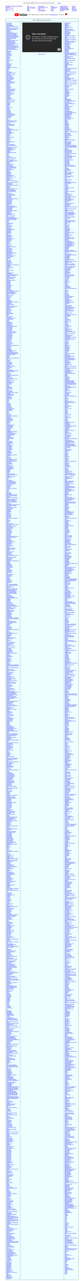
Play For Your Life (68, 408)
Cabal (7, 320)
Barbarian (8, 179)
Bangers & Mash (9, 178)
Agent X (8, 56)
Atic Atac (8, 140)
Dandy (7, 502)
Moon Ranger (67, 163)
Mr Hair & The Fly (68, 183)
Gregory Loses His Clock (11, 881)
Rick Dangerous (68, 552)
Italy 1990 (8, 1047)
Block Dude (8, 242)
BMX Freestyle (9, 248)
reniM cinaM (67, 531)
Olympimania (67, 299)
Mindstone (67, 125)
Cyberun (8, 489)
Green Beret (8, 880)
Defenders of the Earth (10, 548)
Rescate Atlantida (68, 536)
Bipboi (7, 224)
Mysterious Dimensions (69, 210)
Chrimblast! (8, 393)
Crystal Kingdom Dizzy (10, 473)
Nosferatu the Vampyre (69, 274)
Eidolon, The (8, 672)
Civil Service (8, 405)
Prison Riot (67, 437)
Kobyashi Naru (9, 1166)
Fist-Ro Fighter (9, 759)
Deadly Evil (8, 535)
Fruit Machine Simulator (10, 796)
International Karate (10, 1036)
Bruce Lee (8, 296)
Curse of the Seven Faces (11, 482)
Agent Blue (8, 54)
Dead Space (8, 533)
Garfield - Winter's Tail (10, 817)
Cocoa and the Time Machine (12, 415)
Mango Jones (67, 32)
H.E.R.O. (8, 902)
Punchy (66, 457)
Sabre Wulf (67, 622)
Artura (7, 127)
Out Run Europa (68, 321)
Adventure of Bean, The (11, 38)
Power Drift (67, 427)
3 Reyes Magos (41, 6)
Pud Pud (66, 453)
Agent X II (8, 57)
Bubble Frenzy (9, 303)
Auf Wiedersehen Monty (11, 148)
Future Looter (9, 806)
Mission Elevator (68, 133)
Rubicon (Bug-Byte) (68, 601)
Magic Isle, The (9, 1276)
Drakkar (7, 636)
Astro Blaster (8, 131)
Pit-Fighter (67, 403)
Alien (7, 70)
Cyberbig (8, 486)
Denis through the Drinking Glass (12, 560)
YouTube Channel (53, 14)
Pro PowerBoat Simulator (69, 441)
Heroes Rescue (9, 943)
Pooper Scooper (68, 417)
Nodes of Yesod (68, 269)
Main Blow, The (67, 25)
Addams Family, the (10, 25)
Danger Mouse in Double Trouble (12, 504)
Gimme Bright (9, 843)
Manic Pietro (67, 45)
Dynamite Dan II (9, 656)
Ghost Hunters (9, 835)
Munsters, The (67, 197)
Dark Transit (8, 517)
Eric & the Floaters (9, 688)
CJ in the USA (9, 407)
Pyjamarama (67, 462)
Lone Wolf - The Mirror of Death (12, 1241)
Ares (7, 118)
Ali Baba (8, 68)
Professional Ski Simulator (70, 444)
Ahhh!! (7, 59)
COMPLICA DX (9, 432)
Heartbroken (8, 928)
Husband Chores (9, 990)
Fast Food (8, 736)
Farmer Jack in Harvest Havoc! (12, 734)
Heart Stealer (8, 926)
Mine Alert (66, 126)
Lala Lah (8, 1197)
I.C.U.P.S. (8, 1005)
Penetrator (67, 360)
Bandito (7, 177)
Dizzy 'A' (8, 587)
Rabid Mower (67, 482)
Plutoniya (66, 412)
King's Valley (8, 1150)
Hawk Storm (8, 921)
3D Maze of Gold (41, 7)
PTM (65, 452)
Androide (8, 96)
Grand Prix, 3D (9, 874)
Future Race (8, 807)
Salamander (67, 628)
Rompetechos (67, 595)
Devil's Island (8, 571)
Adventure (8, 31)
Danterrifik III (8, 511)
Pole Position (67, 415)
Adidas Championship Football (12, 26)
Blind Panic (8, 237)
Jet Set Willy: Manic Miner (11, 1091)
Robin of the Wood (68, 570)
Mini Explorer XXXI (68, 129)
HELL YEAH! (8, 934)
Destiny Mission (9, 565)
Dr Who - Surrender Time (11, 621)
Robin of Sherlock (68, 567)
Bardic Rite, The (9, 183)
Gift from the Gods (9, 841)
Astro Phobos (9, 133)
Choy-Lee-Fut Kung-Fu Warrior (12, 392)
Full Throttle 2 (9, 801)
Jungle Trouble (9, 1124)
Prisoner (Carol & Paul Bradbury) (71, 438)
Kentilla (7, 1137)
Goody (7, 869)
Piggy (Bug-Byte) (68, 392)
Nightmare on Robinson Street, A (71, 251)
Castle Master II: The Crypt (11, 350)
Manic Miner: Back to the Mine (70, 41)
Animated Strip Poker (10, 101)
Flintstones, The (9, 767)
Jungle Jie (8, 1122)
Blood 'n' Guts (9, 243)
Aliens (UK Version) (10, 77)
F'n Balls (8, 771)
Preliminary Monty (68, 433)
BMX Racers (8, 250)
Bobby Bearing (9, 253)
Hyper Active (8, 995)
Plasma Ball (67, 406)
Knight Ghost (8, 1155)
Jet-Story (8, 1102)
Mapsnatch (67, 51)
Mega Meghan (67, 92)
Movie (66, 180)
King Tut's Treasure (10, 1148)
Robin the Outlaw (68, 571)
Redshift (66, 528)
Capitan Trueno (9, 329)
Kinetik (7, 1145)
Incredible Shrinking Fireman (11, 1018)
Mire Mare (66, 130)
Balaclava (8, 170)
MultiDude (66, 193)
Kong (7, 1173)
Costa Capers (9, 447)
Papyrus (66, 344)
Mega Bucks (67, 91)
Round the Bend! (68, 597)
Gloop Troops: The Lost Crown (12, 851)
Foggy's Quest (9, 772)
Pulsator (66, 454)
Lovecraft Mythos (9, 1255)
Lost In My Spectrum (10, 1249)
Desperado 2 (8, 564)
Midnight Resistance (68, 114)
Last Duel (8, 1205)
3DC (39, 8)
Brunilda (8, 299)
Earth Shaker (8, 658)
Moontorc (66, 167)
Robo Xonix (67, 572)
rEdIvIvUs (66, 527)
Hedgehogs (8, 930)
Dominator (8, 600)
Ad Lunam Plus (9, 24)
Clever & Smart (9, 410)
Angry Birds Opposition (10, 99)
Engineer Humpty (9, 685)
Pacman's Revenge (68, 330)
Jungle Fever (8, 1121)
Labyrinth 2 (8, 1196)
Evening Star (8, 703)
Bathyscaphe (8, 186)
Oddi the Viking (68, 287)
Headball (8, 924)
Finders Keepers (9, 748)
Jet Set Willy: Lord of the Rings (12, 1088)
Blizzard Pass (9, 239)
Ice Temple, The (9, 1007)
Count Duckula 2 (9, 449)
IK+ (7, 1009)
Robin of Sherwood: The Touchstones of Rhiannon (69, 569)
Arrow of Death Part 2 (10, 125)
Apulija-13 (8, 109)
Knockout (8, 1165)
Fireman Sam (8, 753)
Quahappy (67, 470)
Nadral (66, 219)
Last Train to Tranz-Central (11, 1209)
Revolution (67, 550)
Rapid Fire (67, 504)
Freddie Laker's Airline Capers (12, 787)
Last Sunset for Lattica (10, 1208)
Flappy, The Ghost (9, 763)
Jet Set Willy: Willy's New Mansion (12, 1097)
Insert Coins (8, 1032)
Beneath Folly (9, 209)
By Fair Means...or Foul (10, 318)
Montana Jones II (68, 150)
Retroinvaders (67, 542)
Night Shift (67, 248)
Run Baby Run (67, 605)
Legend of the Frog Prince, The (12, 1220)
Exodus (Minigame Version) (11, 709)
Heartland (8, 929)
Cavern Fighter (9, 363)
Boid (7, 259)
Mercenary (67, 96)
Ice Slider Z (8, 1006)
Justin (7, 1128)
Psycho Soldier (67, 450)
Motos (66, 178)
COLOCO (8, 421)
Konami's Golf (9, 1171)
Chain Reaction (9, 369)
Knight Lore (8, 1157)
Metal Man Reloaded (69, 106)
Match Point (67, 77)
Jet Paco (8, 1069)
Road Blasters (67, 561)
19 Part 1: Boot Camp (10, 9)
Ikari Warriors (8, 1010)
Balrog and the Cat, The (11, 176)
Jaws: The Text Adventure (11, 1064)
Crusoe (7, 472)
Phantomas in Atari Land (69, 381)
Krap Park (8, 1180)
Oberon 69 (67, 280)
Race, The (67, 484)
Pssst (66, 448)
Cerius (7, 368)
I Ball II (7, 1003)
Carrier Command (9, 343)
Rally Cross (67, 492)
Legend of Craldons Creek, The (12, 1217)
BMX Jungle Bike (9, 249)
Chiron (7, 389)
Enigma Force (9, 686)
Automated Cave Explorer (11, 152)
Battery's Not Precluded (10, 191)
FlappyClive (8, 764)
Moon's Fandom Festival (69, 165)
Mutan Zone (67, 204)
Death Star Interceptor (10, 541)
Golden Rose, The (9, 865)
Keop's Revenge (9, 1138)
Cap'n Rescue (9, 330)
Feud (7, 741)
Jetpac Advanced (9, 1101)
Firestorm (8, 754)
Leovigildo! (8, 1223)
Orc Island (67, 313)
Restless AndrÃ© (68, 539)
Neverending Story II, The (69, 237)
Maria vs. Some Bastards (69, 53)
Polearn (66, 416)
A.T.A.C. (52, 9)
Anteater (8, 105)
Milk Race (66, 120)
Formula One (8, 779)
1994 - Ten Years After (31, 7)
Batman (7, 187)
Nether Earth (67, 235)
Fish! (7, 757)
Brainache (8, 282)
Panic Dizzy (67, 341)
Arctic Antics (8, 117)
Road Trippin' (67, 564)
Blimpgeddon (8, 236)
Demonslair (8, 559)
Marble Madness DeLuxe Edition (71, 52)
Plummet (66, 411)
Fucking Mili (8, 798)
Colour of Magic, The (10, 424)
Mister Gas (67, 136)
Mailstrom (66, 24)
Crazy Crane (8, 458)
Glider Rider (8, 846)
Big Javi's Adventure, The (11, 217)
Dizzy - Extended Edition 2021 (12, 585)
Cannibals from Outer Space (11, 326)
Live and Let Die (9, 1235)
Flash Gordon (9, 765)
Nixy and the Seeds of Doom (70, 266)
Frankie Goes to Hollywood (11, 786)
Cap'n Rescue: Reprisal (10, 332)
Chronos (8, 395)
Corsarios (8, 443)
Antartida (8, 104)
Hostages (8, 970)
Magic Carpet (8, 1274)
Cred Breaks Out (9, 463)
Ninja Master (67, 257)
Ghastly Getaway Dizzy (10, 832)
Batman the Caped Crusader (11, 188)
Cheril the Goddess (10, 382)
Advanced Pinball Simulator (11, 29)
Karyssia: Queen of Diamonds (12, 1133)
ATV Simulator (9, 147)
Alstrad (7, 84)
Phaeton (66, 375)
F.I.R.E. (7, 716)
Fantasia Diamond (9, 727)
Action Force (74, 10)
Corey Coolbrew (9, 441)
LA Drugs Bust (9, 1195)
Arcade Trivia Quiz (9, 115)
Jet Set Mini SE (9, 1072)
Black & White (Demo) (10, 229)
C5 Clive (8, 319)
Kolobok (8, 1168)
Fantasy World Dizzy (10, 729)
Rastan (66, 506)
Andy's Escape (9, 98)
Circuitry (7, 400)
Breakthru (8, 289)
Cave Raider (8, 359)
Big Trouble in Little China (11, 219)
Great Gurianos (9, 879)
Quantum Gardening (69, 471)
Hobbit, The (8, 949)
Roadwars (66, 565)
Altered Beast (9, 87)
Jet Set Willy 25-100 (10, 1078)
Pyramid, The (67, 465)
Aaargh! (52, 10)
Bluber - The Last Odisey (11, 246)
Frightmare (8, 793)
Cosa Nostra (8, 444)
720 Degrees (53, 7)
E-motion (8, 681)
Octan (66, 283)
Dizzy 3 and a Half (9, 586)
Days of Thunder (9, 528)
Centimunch (8, 367)
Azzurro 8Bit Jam (9, 161)
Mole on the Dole (68, 142)
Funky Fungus (9, 803)
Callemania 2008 (9, 323)
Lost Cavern (8, 1248)
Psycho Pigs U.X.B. (68, 449)
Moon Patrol (67, 162)
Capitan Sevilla (9, 328)
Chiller (7, 385)
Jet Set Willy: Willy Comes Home (12, 1096)
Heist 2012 (8, 932)
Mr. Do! (66, 184)
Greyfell (7, 886)
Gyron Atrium (8, 899)
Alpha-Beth (8, 83)
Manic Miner (67, 34)
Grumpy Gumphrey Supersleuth (12, 888)
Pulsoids (66, 455)
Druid (7, 641)
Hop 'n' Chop (8, 962)
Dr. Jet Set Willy (9, 623)
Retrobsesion (67, 540)
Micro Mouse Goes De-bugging (70, 112)
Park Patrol (67, 349)
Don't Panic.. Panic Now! (11, 607)
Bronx (7, 294)
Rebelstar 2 (67, 519)
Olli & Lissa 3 (67, 295)
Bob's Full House (9, 256)
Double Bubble (9, 614)
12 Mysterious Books (9, 7)
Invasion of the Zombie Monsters (12, 1039)
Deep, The (8, 546)
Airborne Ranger (9, 60)
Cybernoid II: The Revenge (11, 488)
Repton (66, 533)
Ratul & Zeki (67, 510)
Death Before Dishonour (11, 537)
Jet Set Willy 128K (9, 1076)
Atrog (7, 146)
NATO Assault (67, 223)
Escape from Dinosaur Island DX (12, 691)
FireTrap (8, 755)
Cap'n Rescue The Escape (11, 331)
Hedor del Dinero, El (10, 931)
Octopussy (67, 284)
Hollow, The (8, 954)
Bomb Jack (8, 261)
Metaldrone (67, 107)
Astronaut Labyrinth (10, 137)
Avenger (8, 155)
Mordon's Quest (68, 169)
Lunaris (7, 1261)
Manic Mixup (67, 42)
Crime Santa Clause (10, 467)
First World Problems (10, 756)
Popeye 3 (66, 421)
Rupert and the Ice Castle (69, 610)
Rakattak (66, 491)
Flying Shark (8, 768)
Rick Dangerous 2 (68, 553)
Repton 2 (66, 534)
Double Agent (9, 613)
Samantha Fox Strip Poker (70, 631)
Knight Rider (8, 1158)
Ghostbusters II (9, 837)
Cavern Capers (9, 362)
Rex (65, 551)
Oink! (66, 291)
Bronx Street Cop (9, 295)
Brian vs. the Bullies (10, 291)
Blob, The (8, 241)
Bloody (7, 244)
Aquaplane (8, 111)
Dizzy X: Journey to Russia (11, 591)
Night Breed (67, 247)
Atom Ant (8, 142)
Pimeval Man (67, 394)
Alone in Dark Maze (10, 82)
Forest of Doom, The (10, 776)
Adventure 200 (9, 32)
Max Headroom (67, 79)
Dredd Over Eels (9, 638)
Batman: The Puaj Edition (11, 190)
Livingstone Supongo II (10, 1238)
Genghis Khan (9, 829)
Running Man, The (68, 609)
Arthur (7, 126)
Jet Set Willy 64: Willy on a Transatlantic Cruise (11, 1082)
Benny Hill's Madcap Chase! (11, 210)
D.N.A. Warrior (9, 492)
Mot (65, 177)
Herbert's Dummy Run (10, 937)
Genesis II (8, 827)
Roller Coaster (67, 593)
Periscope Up (67, 369)
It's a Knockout (9, 1048)
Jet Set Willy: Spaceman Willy (12, 1093)
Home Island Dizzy (9, 958)
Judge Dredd (8, 1117)
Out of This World (68, 319)
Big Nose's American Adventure (12, 218)
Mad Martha (8, 1265)
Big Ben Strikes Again (10, 216)
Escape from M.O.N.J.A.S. (11, 693)
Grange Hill (8, 875)
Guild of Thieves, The (10, 894)
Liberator (8, 1226)
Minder (66, 122)
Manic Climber (67, 33)
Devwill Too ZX (9, 572)
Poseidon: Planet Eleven (69, 422)
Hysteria (8, 1002)
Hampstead (8, 912)
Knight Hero (8, 1156)
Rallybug (66, 493)
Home (59, 3)
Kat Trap (8, 1134)
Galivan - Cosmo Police (10, 811)
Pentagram (67, 363)
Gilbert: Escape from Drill (11, 842)
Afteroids (8, 52)
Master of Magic (68, 70)
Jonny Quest (8, 1113)
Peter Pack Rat (67, 371)
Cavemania (8, 361)
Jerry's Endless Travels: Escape (12, 1065)
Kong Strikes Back (9, 1174)
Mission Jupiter (67, 134)
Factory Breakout (9, 719)
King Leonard (9, 1147)
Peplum (66, 365)
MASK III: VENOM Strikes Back (71, 68)
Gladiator (8, 844)
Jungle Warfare (9, 1125)
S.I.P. (66, 615)
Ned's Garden (67, 230)
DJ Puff (7, 594)
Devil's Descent (9, 570)
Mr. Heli (66, 185)
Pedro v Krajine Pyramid (69, 357)
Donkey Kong (9, 602)
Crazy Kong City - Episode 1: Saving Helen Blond (11, 460)
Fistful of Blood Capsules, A (11, 758)
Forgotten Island (9, 777)
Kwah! (7, 1189)
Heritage (8, 939)
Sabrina (66, 623)
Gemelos (8, 823)
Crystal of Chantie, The (10, 476)
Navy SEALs (67, 226)
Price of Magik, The (68, 434)
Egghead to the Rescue (11, 670)
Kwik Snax (8, 1190)
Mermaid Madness (68, 99)
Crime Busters (9, 466)
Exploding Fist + (9, 711)
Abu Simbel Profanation (64, 8)
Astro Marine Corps (10, 132)
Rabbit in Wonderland (69, 481)
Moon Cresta (67, 161)
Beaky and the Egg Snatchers (12, 198)
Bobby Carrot (8, 254)
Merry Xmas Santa (68, 102)
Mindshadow (67, 124)
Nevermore (67, 239)
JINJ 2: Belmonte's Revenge (11, 1107)
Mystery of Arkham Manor (69, 213)
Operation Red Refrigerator (70, 307)
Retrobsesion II (67, 541)
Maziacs (66, 88)
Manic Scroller (67, 46)
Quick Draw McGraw (68, 478)
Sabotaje (66, 619)
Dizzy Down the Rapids (10, 590)
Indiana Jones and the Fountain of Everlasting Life (12, 1024)
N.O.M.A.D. (67, 218)
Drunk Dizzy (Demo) (10, 643)
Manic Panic (67, 44)
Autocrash (8, 150)
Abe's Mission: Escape (64, 7)
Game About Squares (10, 812)
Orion (66, 317)
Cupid (7, 479)
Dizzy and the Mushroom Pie (11, 588)
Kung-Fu (8, 1186)
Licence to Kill (9, 1227)
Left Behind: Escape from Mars (12, 1216)
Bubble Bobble (9, 300)
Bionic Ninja (8, 223)
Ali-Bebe (8, 69)
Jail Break (8, 1060)
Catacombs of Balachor (10, 354)
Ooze (66, 304)
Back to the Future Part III (11, 167)
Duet (7, 646)
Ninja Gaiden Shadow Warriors (70, 254)
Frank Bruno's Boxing (10, 782)
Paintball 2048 (67, 336)
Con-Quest (8, 435)
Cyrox (7, 491)
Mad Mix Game (9, 1268)
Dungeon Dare (9, 650)
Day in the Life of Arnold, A (11, 526)
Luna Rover (8, 1258)
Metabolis (66, 104)
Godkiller (8, 856)
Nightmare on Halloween (69, 250)
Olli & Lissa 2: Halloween (69, 296)
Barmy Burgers (9, 184)
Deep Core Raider (9, 545)
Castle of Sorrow (9, 351)
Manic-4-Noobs (67, 47)
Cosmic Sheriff (9, 446)
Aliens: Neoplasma (10, 79)
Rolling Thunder (68, 594)
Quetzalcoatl (67, 477)
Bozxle (7, 279)
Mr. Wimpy (66, 189)
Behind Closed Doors (10, 205)
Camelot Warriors (9, 325)
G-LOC (7, 848)
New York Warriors (68, 241)
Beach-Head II (9, 197)
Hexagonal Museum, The (11, 944)
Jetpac (7, 1100)
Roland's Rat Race (68, 592)
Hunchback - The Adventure (11, 982)
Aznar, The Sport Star (10, 159)
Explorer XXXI (9, 712)
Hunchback (8, 981)
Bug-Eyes (8, 308)
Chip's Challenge (9, 388)
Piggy (66, 391)
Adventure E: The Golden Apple (12, 36)
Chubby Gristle (9, 396)
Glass (7, 845)
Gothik (7, 871)
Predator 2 (67, 432)
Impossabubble (9, 1012)
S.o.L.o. (66, 617)
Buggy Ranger (9, 309)
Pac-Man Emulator (68, 328)
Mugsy (66, 192)
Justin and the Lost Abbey (11, 1129)
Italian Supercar (9, 1046)
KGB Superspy (9, 1139)
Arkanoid (8, 119)
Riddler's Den (67, 555)
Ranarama (67, 503)
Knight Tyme (8, 1159)
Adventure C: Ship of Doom (11, 34)
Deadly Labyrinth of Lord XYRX (12, 536)
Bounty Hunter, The (10, 278)
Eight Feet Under (9, 673)
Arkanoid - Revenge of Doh (11, 120)
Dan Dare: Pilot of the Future (11, 501)
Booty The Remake (10, 270)
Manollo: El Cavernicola (69, 48)
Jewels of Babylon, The (10, 1103)
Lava (7, 1210)
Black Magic (8, 232)
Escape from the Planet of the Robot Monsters (12, 695)
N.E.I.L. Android (68, 217)
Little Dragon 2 (9, 1234)
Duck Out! (8, 644)
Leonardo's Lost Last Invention (12, 1222)
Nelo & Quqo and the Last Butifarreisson (70, 232)
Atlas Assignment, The (10, 141)
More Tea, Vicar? (68, 170)
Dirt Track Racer (9, 581)
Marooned (67, 62)
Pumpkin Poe (67, 456)
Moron (66, 175)
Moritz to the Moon (68, 174)
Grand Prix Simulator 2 (10, 873)
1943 (28, 6)
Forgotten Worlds (9, 778)
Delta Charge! (9, 552)
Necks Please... (68, 228)
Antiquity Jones (9, 107)
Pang (66, 340)
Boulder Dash (9, 273)
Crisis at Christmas (9, 468)
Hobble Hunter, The (10, 951)
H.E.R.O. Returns (9, 903)
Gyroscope (8, 900)
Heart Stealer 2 (9, 927)
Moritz (66, 171)
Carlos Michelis (9, 341)
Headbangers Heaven (10, 925)
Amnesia (8, 91)
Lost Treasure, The (10, 1254)
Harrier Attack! (9, 918)
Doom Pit (8, 609)
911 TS (52, 8)
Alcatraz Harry (9, 65)
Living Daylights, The (10, 1236)
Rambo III (66, 496)
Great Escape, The (10, 878)
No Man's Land (67, 268)
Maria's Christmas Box (69, 56)
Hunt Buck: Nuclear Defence (11, 986)
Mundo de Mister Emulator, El (70, 196)
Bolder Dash (8, 260)
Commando (8, 430)
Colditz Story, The (9, 419)
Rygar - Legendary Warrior (70, 612)
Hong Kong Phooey (10, 961)
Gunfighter (8, 895)
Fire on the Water (9, 749)
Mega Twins (67, 93)
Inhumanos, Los (9, 1030)
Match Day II (67, 76)
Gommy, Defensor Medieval (11, 866)
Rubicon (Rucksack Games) (70, 602)
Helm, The (8, 935)
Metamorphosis (67, 108)
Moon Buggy (67, 160)
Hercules (8, 938)
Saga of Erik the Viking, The (70, 624)
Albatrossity (8, 64)
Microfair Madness (68, 113)
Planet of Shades (68, 405)
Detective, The (9, 566)
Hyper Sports (8, 996)
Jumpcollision (8, 1120)
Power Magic (67, 428)
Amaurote (8, 88)
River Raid (67, 560)
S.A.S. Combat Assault (69, 614)
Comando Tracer (9, 426)
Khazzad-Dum (9, 1140)
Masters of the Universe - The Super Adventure (70, 74)
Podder (66, 413)
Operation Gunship (68, 305)
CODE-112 (8, 417)
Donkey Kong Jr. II (9, 604)
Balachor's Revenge (10, 169)
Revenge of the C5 (68, 548)
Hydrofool (8, 993)
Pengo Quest (67, 361)
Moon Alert (67, 158)
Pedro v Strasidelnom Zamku (70, 358)
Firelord (7, 752)
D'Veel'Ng (8, 654)
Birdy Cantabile (9, 225)
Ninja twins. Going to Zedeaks (70, 261)
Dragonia (8, 631)
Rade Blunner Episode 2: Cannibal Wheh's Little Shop (70, 487)
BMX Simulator (9, 251)
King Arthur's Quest (10, 1146)
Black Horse (8, 231)
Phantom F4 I (67, 376)
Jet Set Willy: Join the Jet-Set (12, 1087)
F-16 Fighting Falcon (10, 718)
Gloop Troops (9, 850)
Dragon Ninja (8, 627)
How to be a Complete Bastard (12, 972)
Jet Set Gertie (9, 1070)
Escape (7, 690)
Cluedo (7, 412)
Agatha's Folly (9, 53)
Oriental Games (68, 315)
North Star (67, 273)
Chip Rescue (8, 387)
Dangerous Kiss (9, 509)
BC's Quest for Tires (10, 194)
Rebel (66, 515)
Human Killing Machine (10, 976)
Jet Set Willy (8, 1073)
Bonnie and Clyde (9, 267)
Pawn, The (67, 354)
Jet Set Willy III (9, 1085)
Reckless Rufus (68, 520)
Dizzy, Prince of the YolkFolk (11, 593)
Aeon (7, 50)
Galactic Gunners (9, 809)
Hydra (7, 992)
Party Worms (67, 350)
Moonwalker (67, 168)
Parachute (67, 346)
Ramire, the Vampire (68, 497)
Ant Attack (8, 103)
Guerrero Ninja (9, 892)
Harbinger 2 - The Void (10, 916)
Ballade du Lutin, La (10, 175)
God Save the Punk (10, 855)
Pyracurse (66, 463)
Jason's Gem (8, 1062)
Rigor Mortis (67, 558)
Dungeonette (8, 652)
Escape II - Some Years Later (12, 697)
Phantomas (67, 378)
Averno (7, 156)
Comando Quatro (9, 425)
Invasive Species (9, 1040)
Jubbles (7, 1116)
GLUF (7, 852)
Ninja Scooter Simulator (69, 259)
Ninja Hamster (67, 256)
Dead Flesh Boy (9, 530)
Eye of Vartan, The (10, 714)
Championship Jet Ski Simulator (12, 370)
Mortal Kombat (67, 176)
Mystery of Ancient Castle (69, 212)
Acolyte (73, 7)
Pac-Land (66, 327)
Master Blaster (67, 69)
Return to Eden (68, 547)
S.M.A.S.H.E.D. (68, 616)
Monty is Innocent (68, 152)
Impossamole (8, 1013)
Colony (7, 423)
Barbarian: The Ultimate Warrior (12, 182)
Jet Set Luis (8, 1071)
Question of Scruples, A (69, 476)
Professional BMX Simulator (70, 443)
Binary (7, 221)
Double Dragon (9, 616)
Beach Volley (8, 195)
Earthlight (8, 660)
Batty (7, 192)
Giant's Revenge (9, 840)
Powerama (67, 429)
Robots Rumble (68, 583)
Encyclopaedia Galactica (11, 682)
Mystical (66, 215)
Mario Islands (67, 57)
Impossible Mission (10, 1014)
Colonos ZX (8, 422)
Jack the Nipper (9, 1052)
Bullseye (8, 311)
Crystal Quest (9, 477)
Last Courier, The (9, 1204)
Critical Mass (8, 469)
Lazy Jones (8, 1212)
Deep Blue (8, 544)
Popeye (66, 418)
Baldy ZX (8, 171)
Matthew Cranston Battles (69, 78)
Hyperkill (8, 997)
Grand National (9, 872)
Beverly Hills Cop (9, 213)
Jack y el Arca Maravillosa (11, 1055)
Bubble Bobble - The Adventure (12, 301)
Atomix (7, 143)
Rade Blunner (67, 485)
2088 (28, 9)
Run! (66, 607)
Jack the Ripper (9, 1054)
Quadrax (66, 469)
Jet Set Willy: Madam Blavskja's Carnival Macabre (12, 1090)
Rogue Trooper (67, 591)
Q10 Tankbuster (68, 466)
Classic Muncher (9, 409)
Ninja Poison (67, 258)
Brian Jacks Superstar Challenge (12, 290)
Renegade (67, 529)
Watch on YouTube (42, 54)
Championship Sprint (10, 371)
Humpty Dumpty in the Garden (12, 978)
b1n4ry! (7, 162)
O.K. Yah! (66, 279)
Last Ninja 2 (8, 1207)
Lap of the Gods (9, 1201)
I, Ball (7, 1004)
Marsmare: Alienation (69, 64)
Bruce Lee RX (9, 297)
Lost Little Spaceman (10, 1252)
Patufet (66, 352)
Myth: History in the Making (70, 216)
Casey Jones (8, 346)
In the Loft (8, 1016)
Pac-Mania (67, 329)
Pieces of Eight (67, 390)
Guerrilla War (8, 893)
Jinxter (7, 1108)
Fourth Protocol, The (10, 781)
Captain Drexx (9, 334)
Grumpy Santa (9, 889)
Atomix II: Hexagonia (10, 144)
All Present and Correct (10, 81)
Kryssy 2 (8, 1184)
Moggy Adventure (68, 141)
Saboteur (66, 620)
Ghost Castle (8, 833)
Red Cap (66, 521)
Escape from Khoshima (10, 692)
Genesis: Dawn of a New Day (12, 828)
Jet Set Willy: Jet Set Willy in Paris (12, 1086)
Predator (66, 431)
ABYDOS (61, 10)
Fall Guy (8, 724)
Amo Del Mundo (9, 92)
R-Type (66, 600)
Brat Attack (8, 284)
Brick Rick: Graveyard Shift (11, 292)
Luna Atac (8, 1257)
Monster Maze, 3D (68, 149)
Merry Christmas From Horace (70, 100)
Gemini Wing (8, 824)
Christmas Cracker (9, 394)
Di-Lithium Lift (9, 580)
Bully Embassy (9, 312)
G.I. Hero (8, 808)
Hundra (7, 984)
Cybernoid (8, 487)
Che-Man (8, 376)
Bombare (8, 263)
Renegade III (67, 530)
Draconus (8, 624)
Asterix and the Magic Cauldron (12, 129)
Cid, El (7, 399)
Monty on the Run (68, 155)
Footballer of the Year (10, 774)
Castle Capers (9, 348)
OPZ (65, 311)
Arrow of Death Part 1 (10, 124)
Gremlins (8, 882)
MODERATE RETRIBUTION (70, 139)
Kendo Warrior (9, 1136)
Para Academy (67, 345)
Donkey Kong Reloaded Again (12, 605)
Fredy (7, 789)
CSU (7, 478)
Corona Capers (9, 442)
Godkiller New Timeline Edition (12, 860)
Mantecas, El (67, 49)
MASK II (66, 67)
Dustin (7, 653)
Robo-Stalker (67, 577)
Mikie (66, 119)
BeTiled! (8, 212)
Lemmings (8, 1221)
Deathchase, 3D (9, 543)
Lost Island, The (9, 1251)
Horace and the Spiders (11, 964)
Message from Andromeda (70, 103)
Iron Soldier (8, 1043)
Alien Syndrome (9, 76)
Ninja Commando (68, 253)
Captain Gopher (9, 336)
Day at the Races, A (10, 523)
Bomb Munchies (9, 262)
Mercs (66, 97)
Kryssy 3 (8, 1185)
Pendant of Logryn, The (69, 359)
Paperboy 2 (67, 343)
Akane (7, 62)
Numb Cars (67, 277)
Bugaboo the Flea (9, 307)
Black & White (9, 228)
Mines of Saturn (68, 128)
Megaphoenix (67, 95)
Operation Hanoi (68, 306)
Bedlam (7, 204)
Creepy (7, 464)
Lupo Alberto (8, 1262)
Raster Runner (67, 507)
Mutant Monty (67, 205)
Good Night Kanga (10, 868)
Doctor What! (8, 595)
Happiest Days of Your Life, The (12, 914)
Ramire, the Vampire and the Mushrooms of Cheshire (70, 499)
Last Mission (8, 1206)
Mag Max (8, 1269)
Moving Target (67, 181)
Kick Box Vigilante (9, 1141)
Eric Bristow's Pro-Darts (10, 689)
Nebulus (66, 227)
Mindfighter (67, 123)
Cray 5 (7, 456)
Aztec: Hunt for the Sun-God (11, 160)
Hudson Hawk (9, 974)
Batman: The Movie (10, 189)
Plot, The (66, 410)
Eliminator (8, 674)
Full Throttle (8, 800)
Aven (7, 154)
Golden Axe (8, 863)
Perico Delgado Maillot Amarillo (70, 367)
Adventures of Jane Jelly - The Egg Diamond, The (12, 44)
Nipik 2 (66, 265)
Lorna (7, 1247)
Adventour (8, 30)
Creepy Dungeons (9, 465)
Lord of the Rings (9, 1245)
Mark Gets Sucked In (69, 61)
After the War (8, 51)
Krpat (7, 1181)
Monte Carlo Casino (68, 151)
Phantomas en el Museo (69, 380)
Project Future (67, 446)
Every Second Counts (10, 704)
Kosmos (8, 1177)
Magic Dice (8, 1275)
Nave (66, 224)
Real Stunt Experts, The (69, 512)
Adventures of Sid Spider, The (12, 49)
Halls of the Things (10, 909)
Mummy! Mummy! (68, 194)
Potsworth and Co (68, 426)
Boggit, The (8, 258)
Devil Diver (8, 568)
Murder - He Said (68, 198)
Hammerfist (8, 910)
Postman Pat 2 (67, 424)
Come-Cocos (8, 428)
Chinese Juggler (9, 386)
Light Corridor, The (9, 1230)
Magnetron (67, 23)
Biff (7, 215)
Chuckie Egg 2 (9, 398)
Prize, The (67, 439)
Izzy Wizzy (8, 1049)
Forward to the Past (10, 780)
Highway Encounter (10, 947)
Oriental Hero (67, 316)
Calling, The (8, 324)
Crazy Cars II (8, 457)
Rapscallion (67, 505)
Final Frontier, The (9, 746)
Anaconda (8, 94)
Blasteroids (8, 234)
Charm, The (8, 373)
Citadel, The (8, 404)
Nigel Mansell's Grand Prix (70, 244)
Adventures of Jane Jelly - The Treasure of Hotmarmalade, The (12, 46)
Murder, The (67, 201)
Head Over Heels (9, 922)
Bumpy (7, 314)
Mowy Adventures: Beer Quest (70, 182)
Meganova (67, 94)
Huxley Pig (8, 991)
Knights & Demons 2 (10, 1164)
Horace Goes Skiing (10, 965)
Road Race (67, 562)
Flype (7, 770)
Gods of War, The (9, 861)
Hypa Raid (8, 994)
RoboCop (66, 574)
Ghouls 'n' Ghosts (9, 839)
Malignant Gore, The (69, 27)
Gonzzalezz (8, 867)
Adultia (7, 27)
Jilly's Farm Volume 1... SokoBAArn (10, 1105)
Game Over (8, 813)
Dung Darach (8, 649)
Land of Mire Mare (9, 1200)
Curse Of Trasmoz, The (10, 483)
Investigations (9, 1041)
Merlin (66, 98)
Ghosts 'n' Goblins (9, 838)
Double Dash (8, 615)
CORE (7, 440)
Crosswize (8, 471)
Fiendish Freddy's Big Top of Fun (12, 742)
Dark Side (8, 516)
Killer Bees (8, 1144)
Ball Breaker (8, 172)
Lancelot (8, 1199)
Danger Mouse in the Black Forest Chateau (11, 508)
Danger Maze (9, 503)
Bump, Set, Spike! (9, 313)
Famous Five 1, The (10, 726)
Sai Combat (67, 625)
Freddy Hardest (9, 788)
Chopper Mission (9, 391)
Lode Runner (8, 1239)
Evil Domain (8, 708)
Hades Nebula (9, 905)
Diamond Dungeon (10, 574)
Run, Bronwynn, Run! (69, 608)
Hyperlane (8, 998)
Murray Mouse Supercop (69, 203)
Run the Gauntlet (68, 606)
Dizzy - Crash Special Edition (11, 584)
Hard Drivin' (8, 917)
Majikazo (66, 26)
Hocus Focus (8, 953)
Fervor (7, 740)
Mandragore (67, 31)
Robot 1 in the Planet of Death (70, 579)
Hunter (7, 989)
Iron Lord (8, 1042)
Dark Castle (8, 513)
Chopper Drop (9, 390)
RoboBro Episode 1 (68, 573)
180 (6, 8)
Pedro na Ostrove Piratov (69, 356)
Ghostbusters (9, 836)
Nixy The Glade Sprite (69, 267)
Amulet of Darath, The (10, 93)
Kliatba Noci (8, 1153)
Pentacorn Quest (68, 362)
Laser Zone (8, 1203)
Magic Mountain (9, 1277)
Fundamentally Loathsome (11, 802)
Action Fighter (74, 9)
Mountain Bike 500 (68, 179)
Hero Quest (8, 940)
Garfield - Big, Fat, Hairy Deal (11, 816)
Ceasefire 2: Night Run (10, 366)
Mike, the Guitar (68, 118)
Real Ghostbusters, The (69, 511)
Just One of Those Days (11, 1127)
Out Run (66, 320)
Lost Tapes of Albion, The (11, 1253)
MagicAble (8, 1278)
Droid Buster (8, 640)
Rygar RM (66, 613)
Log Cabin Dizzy (9, 1240)
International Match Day (11, 1037)
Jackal (7, 1056)
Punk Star (66, 458)
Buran (7, 315)
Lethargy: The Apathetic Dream (12, 1224)
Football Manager (9, 773)
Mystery (66, 211)
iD (6, 1008)
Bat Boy (8, 185)
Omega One (67, 300)
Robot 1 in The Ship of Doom (70, 580)
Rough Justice (67, 596)
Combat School (9, 427)
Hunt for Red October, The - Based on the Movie (11, 987)
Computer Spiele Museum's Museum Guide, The (11, 433)
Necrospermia (67, 229)
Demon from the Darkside (11, 557)
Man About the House (69, 29)
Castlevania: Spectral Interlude (12, 353)
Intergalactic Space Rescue (11, 1035)
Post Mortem (67, 423)
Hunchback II (8, 983)
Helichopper (8, 933)
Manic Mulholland (68, 43)
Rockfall (66, 585)
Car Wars (8, 340)
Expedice (8, 710)
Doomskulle (8, 612)
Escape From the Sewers (11, 696)
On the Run (67, 303)
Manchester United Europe (70, 30)
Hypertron (8, 1000)
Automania (8, 151)
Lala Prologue (9, 1198)
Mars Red (66, 63)
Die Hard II (8, 579)
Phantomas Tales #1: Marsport (70, 383)
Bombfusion (8, 265)
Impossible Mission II (10, 1015)
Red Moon (67, 523)
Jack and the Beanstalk (10, 1050)
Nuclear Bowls (67, 276)
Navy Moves (67, 225)
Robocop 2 (67, 575)
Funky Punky (8, 804)
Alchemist (8, 66)
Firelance (8, 751)
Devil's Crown (8, 569)
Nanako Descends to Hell (69, 220)
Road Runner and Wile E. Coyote (71, 563)
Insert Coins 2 (9, 1033)
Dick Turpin (8, 578)
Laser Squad (8, 1202)
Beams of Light (9, 199)
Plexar (66, 409)
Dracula (7, 625)
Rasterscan (67, 508)
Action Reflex (8, 23)
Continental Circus (9, 438)
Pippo (66, 399)
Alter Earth (8, 85)
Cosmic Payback (9, 445)
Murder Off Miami (68, 200)
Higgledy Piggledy (9, 945)
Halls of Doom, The (10, 908)
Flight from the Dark (10, 766)
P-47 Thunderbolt (68, 326)
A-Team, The (8, 138)
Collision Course (9, 420)
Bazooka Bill (8, 193)
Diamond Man (9, 575)
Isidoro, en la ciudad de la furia (12, 1044)
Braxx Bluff (8, 287)
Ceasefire (8, 365)
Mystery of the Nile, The (69, 214)
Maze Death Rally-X (68, 85)
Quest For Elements (68, 472)
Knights (7, 1163)
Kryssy (7, 1183)
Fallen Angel (8, 725)
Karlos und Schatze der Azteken (12, 1131)
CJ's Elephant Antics (10, 408)
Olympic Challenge (68, 297)
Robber (66, 566)
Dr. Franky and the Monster (11, 622)
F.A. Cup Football (9, 715)
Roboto (66, 582)
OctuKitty (66, 285)
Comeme (8, 429)
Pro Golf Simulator (68, 440)
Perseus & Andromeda (69, 370)
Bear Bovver (8, 202)
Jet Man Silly (8, 1068)
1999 (28, 8)
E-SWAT (8, 699)
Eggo (7, 671)
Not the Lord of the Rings (69, 275)
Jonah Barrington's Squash (11, 1112)
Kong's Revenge (9, 1175)
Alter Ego (8, 86)
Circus (7, 401)
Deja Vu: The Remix (10, 551)
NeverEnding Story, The (69, 238)
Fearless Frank (9, 738)
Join (7, 1111)
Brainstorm (8, 283)
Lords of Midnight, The (10, 1246)
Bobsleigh (8, 257)
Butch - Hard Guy (9, 316)
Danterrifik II (8, 510)
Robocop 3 (67, 576)
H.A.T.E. (8, 901)
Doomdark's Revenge (10, 610)
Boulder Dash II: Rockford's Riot (12, 274)
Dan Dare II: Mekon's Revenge (12, 499)
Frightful (8, 792)
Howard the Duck (9, 973)
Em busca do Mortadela (11, 678)
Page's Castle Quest (69, 335)
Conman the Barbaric (10, 434)
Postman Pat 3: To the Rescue (70, 425)
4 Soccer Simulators (42, 10)
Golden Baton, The (10, 864)
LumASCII (8, 1256)
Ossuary (66, 318)
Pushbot (66, 460)
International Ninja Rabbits (11, 1038)
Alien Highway (9, 71)
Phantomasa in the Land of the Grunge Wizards (71, 387)
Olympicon (67, 298)
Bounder (8, 276)
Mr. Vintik (66, 186)
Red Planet (67, 524)
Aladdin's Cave (9, 63)
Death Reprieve (9, 539)
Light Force (8, 1231)
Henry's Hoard (9, 936)
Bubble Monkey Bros (10, 304)
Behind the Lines (9, 207)
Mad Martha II (9, 1266)
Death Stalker (9, 540)
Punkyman (67, 459)
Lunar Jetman (9, 1260)
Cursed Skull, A (9, 485)
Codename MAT (9, 418)
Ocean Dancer (67, 281)
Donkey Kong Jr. (9, 603)
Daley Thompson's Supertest (11, 497)
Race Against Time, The (69, 483)
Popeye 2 (66, 420)
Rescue (66, 538)
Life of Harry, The (9, 1229)
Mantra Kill (67, 50)
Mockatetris (67, 138)
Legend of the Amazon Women (12, 1219)
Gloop (7, 849)
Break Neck (8, 288)
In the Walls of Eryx (10, 1017)
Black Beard (8, 230)
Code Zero (8, 416)
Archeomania (8, 116)
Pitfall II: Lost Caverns (69, 401)
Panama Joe (67, 339)
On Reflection (67, 302)
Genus (7, 830)
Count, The (8, 450)
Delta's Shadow (9, 554)
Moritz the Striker (68, 173)
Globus (7, 847)
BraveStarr (8, 286)
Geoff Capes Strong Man (11, 831)
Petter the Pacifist (68, 372)
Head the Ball (9, 923)
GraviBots (8, 876)
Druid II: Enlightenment (10, 642)
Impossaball (8, 1011)
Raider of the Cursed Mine (70, 490)
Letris (7, 1225)
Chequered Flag (9, 377)
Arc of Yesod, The (9, 113)
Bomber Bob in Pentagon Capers (12, 264)
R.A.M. (66, 479)
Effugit (7, 662)
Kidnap (7, 1142)
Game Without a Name (10, 814)
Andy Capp (8, 97)
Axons (7, 158)
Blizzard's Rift (8, 240)
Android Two (8, 95)
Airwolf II (8, 61)
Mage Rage (8, 1271)
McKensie (66, 90)
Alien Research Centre (10, 74)
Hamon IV (8, 911)
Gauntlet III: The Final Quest (11, 820)
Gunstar (8, 898)
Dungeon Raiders (9, 651)
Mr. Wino (66, 190)
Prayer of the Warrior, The (69, 430)
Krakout (7, 1179)
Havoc (7, 920)
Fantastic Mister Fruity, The (11, 728)
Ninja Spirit (67, 260)
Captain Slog (8, 339)
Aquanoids (8, 110)
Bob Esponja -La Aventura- (11, 252)
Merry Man (67, 101)
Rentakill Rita (67, 532)
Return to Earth (68, 546)
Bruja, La (8, 298)
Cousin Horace (9, 452)
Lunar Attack (8, 1259)
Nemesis (66, 233)
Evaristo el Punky (9, 702)
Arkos (7, 122)
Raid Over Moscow (68, 489)
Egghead (8, 663)
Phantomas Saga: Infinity (69, 382)
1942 (7, 10)
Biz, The (8, 227)
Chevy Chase (9, 383)
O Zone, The (67, 278)
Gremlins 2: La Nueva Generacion (10, 885)
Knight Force (8, 1154)
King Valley (8, 1149)
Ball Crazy (8, 174)
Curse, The (8, 484)
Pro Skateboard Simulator (69, 442)
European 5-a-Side (10, 701)
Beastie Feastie (9, 203)
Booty (7, 269)
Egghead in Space (10, 669)
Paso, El (66, 351)
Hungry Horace (9, 985)
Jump (7, 1119)
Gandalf (8, 815)
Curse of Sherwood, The (11, 481)
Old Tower (66, 292)
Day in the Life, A (9, 527)
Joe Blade (8, 1109)
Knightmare (8, 1160)
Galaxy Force (8, 810)
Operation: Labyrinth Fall (69, 309)
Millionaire (66, 121)
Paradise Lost (67, 347)
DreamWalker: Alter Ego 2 (11, 637)
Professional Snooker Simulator (71, 445)
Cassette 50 (8, 347)
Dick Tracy (8, 577)
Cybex (7, 490)
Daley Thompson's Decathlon (12, 494)
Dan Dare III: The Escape (11, 500)
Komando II (8, 1170)
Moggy (66, 140)
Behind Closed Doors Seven (11, 206)
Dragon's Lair (8, 632)
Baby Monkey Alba (10, 164)
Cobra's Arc (8, 414)
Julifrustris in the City (10, 1118)
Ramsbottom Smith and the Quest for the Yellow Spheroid (70, 502)
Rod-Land (66, 589)
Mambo (66, 28)
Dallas (7, 498)
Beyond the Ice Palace (10, 214)
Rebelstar (66, 517)
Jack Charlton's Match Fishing (12, 1051)
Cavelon (8, 360)
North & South (67, 272)
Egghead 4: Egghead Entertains (12, 664)
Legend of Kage (9, 1218)
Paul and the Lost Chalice (70, 353)
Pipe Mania (67, 398)
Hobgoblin (8, 952)
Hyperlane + (8, 999)
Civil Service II (9, 406)
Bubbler (7, 305)
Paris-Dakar (67, 348)
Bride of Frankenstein (10, 293)
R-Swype (66, 599)
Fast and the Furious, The (11, 735)
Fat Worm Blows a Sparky (11, 737)
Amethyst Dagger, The (10, 90)
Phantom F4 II (67, 377)
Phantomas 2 (67, 379)
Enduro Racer (9, 684)
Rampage (66, 500)
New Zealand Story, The (69, 242)
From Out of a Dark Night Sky (12, 795)
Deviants (8, 567)
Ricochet (66, 554)
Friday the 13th (9, 790)
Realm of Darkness (68, 513)
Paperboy (66, 342)
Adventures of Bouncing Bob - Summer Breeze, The (12, 41)
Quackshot (67, 468)
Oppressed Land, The (69, 310)
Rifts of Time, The (68, 557)
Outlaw (66, 323)
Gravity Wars (8, 877)
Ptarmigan (67, 451)
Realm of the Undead (69, 514)
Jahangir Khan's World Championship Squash (10, 1059)
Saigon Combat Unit (68, 626)
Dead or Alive (8, 531)
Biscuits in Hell (9, 226)
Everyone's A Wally (10, 707)
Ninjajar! (66, 262)
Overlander (67, 324)
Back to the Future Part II (11, 166)
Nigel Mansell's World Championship (69, 246)
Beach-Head (8, 196)
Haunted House (9, 919)
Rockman (66, 586)
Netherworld (67, 236)
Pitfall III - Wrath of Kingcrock (70, 402)
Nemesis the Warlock (69, 234)
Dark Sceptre (8, 515)
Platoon (66, 407)
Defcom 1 (8, 547)
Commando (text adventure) (11, 431)
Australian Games (9, 149)
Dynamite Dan (9, 655)
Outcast (66, 322)
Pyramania (67, 464)
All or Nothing (9, 80)
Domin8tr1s (8, 599)
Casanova (8, 344)
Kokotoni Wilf (8, 1167)
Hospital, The (8, 969)
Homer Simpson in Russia (11, 960)
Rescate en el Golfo (68, 537)
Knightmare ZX (9, 1162)
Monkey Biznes (67, 144)
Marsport (66, 65)
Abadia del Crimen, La (64, 6)
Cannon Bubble (9, 327)
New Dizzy (67, 240)
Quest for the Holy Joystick (70, 473)
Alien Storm (8, 75)
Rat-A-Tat (66, 509)
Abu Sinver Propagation (64, 9)
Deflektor (8, 549)
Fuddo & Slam (9, 799)
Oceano (66, 282)
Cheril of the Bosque (10, 380)
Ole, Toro (66, 293)
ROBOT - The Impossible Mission (71, 578)
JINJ (7, 1106)
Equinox (8, 687)
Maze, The (67, 87)
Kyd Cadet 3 (8, 1192)
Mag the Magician (9, 1270)
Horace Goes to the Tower (11, 966)
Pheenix (66, 388)
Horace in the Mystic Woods (11, 967)
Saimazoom (67, 627)
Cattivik (7, 356)
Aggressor (8, 58)
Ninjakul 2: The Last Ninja (69, 263)
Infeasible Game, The (10, 1028)
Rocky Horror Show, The (69, 587)
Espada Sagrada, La (10, 698)
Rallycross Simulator (68, 494)
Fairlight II (8, 723)
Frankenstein (8, 785)
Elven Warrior (8, 677)
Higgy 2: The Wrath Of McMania (12, 946)
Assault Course (9, 128)
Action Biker (74, 8)
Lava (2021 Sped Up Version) (12, 1211)
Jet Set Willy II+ (9, 1084)
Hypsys (7, 1001)
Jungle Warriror (9, 1126)
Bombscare (8, 266)
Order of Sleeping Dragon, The (70, 314)
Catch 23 (8, 355)
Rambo (66, 495)
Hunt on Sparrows (9, 988)
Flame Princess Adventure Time (12, 761)
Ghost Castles (9, 834)
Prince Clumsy (67, 435)
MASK (66, 66)
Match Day (67, 75)
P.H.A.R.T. (67, 325)
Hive (7, 948)
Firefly (7, 750)
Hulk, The (8, 975)
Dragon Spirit (8, 628)
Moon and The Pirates (69, 159)
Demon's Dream (9, 558)
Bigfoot (7, 220)
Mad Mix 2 (8, 1267)
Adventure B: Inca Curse (11, 33)
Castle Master (9, 349)
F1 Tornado (8, 717)
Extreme (8, 713)
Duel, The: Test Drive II (10, 645)
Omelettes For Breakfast (69, 301)
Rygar (66, 611)
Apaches (8, 108)
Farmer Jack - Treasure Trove (12, 733)
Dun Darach (8, 648)
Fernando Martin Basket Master (12, 739)
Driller (7, 639)
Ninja (66, 252)
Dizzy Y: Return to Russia (11, 592)
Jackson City (8, 1057)
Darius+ (7, 512)
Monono (66, 148)
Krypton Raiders (9, 1182)
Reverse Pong (67, 549)
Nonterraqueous (68, 271)
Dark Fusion (8, 514)
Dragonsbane (9, 634)
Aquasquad (8, 112)
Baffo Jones (8, 168)
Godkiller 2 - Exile (9, 857)
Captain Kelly (8, 337)
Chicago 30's (8, 384)
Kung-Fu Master (9, 1187)
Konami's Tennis (9, 1172)
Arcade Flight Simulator (10, 114)
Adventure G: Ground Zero (11, 37)
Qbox (66, 467)
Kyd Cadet (8, 1191)
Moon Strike (67, 164)
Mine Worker (67, 127)
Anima (7, 100)
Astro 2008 (8, 130)
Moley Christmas (68, 143)
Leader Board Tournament (11, 1214)
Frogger (7, 794)
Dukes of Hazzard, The (10, 647)
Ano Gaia (8, 102)
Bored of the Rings (10, 272)
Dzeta (7, 657)
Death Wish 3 (9, 542)
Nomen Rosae (67, 270)
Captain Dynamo (9, 335)
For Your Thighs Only (10, 775)
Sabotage (66, 618)
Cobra (7, 413)
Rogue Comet (67, 590)
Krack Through (9, 1178)
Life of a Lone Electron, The (11, 1228)
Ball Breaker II (9, 173)
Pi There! (66, 389)
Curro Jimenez (9, 480)
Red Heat (66, 522)
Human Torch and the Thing (11, 977)
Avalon (7, 153)
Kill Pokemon (8, 1143)
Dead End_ (8, 529)
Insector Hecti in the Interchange (12, 1031)
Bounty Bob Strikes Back (11, 277)
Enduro (7, 683)
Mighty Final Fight (68, 116)
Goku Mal (8, 862)
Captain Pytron (9, 338)
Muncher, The (67, 195)
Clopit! (7, 411)
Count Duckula (9, 448)
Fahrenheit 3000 (9, 720)
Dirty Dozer (8, 582)
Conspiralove (8, 436)
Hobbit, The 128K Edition (11, 950)
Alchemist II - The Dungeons (11, 67)
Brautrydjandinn (9, 285)
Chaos (7, 372)
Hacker (7, 904)
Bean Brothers (9, 200)
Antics (7, 106)
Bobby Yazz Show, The (10, 255)
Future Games (9, 805)
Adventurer (8, 39)
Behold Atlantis (9, 208)
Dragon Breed (9, 626)
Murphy (66, 202)
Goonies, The (9, 870)
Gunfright (8, 896)
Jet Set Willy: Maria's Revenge (12, 1092)
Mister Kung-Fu (67, 137)
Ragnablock (67, 488)
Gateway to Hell (9, 819)
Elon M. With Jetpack (10, 676)
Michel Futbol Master (69, 111)
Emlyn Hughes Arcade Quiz (11, 680)
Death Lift (8, 538)
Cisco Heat (8, 403)
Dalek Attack (8, 493)
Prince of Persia (68, 436)
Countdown (8, 451)
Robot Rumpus (67, 581)
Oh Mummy (67, 290)
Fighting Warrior (9, 743)
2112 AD (28, 10)
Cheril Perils (8, 381)
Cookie (7, 439)
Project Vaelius (67, 447)
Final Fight (8, 745)
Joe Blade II (8, 1110)
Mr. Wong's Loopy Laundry (70, 191)
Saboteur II (67, 621)
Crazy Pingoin (9, 462)
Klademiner (8, 1152)
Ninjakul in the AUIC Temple (70, 264)
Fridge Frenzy (9, 791)
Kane (7, 1130)
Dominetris (8, 601)
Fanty (7, 732)
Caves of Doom (9, 364)
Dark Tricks (8, 519)
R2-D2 (66, 480)
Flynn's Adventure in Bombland (12, 769)
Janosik (7, 1061)
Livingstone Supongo (10, 1237)
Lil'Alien (7, 1232)
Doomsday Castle (9, 611)
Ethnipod (8, 700)
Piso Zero (66, 400)
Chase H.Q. (8, 374)
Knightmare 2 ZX (9, 1161)
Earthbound (8, 659)
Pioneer (66, 397)
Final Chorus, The (9, 744)
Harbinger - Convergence (11, 915)
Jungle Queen (9, 1123)
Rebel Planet (67, 516)
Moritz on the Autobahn (69, 172)
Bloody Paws (8, 245)
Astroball (8, 134)
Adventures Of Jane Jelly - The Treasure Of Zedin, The (12, 48)
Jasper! (7, 1063)
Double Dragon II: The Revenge (12, 617)
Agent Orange (9, 55)
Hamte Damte (9, 913)
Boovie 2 (8, 271)
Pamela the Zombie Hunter (70, 338)
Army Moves (8, 123)
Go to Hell (8, 854)
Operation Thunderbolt (69, 308)
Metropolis (67, 109)
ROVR (66, 598)
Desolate (8, 561)
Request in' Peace (68, 535)
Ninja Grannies (67, 255)
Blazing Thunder (9, 235)
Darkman (8, 521)
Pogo (66, 414)
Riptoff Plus (67, 559)
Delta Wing (8, 553)
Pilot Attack (67, 393)
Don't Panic (8, 606)
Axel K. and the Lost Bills (11, 157)
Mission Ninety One (68, 135)
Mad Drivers (8, 1264)
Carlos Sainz (8, 342)
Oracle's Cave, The (68, 312)
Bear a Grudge (9, 201)
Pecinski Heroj (67, 355)
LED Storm (8, 1215)
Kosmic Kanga (9, 1176)
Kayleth (7, 1135)
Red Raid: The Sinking (69, 525)
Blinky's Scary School (10, 238)
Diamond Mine (9, 576)
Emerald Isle (8, 679)
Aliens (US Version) (10, 78)
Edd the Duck (9, 661)
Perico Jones (67, 368)
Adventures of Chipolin (10, 42)
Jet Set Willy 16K (9, 1077)
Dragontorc (8, 635)
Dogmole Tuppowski (10, 596)
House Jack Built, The (10, 971)
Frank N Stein (9, 783)
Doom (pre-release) (10, 608)
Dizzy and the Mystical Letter (11, 589)
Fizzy (7, 760)
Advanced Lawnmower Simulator (12, 28)
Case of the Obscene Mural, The (12, 345)
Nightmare (67, 249)
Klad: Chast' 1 (9, 1151)
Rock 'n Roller (67, 584)
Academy (73, 6)
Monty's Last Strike (68, 157)
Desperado (8, 563)
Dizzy (7, 583)
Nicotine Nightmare (68, 243)
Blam (7, 233)
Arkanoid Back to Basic (10, 121)
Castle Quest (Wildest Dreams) (12, 352)
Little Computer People (10, 1233)
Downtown (8, 620)
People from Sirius (68, 364)
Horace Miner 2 (9, 968)
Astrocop (8, 136)
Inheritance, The (9, 1029)
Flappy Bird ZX (9, 762)
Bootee (7, 268)
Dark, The (8, 520)
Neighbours (67, 231)
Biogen (7, 222)
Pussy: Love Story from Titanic (70, 461)
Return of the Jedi (68, 543)
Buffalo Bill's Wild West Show (11, 306)
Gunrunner (8, 897)
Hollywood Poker (9, 955)
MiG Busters (67, 115)
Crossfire (8, 470)
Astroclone (8, 135)
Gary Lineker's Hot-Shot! (11, 818)
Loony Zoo (8, 1244)
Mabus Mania (9, 1263)
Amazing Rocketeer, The (11, 89)
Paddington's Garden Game (70, 331)
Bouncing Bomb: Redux (11, 275)
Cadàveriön (8, 321)
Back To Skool (9, 165)
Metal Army (67, 105)
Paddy (66, 332)
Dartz (7, 522)
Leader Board (9, 1213)
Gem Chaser (8, 821)
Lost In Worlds (9, 1250)
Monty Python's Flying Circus (70, 156)
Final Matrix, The (9, 747)
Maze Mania (67, 86)
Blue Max (8, 247)
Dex (7, 573)
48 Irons (52, 6)
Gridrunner (8, 887)
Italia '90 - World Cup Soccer (11, 1045)
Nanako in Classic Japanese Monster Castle (70, 222)
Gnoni (7, 853)
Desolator (8, 562)
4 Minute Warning (41, 9)
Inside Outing (9, 1034)
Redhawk (66, 526)
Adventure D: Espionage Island (12, 35)
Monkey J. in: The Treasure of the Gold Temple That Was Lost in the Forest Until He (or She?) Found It (71, 146)
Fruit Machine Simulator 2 (11, 797)
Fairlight (7, 721)
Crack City (8, 453)
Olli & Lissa (67, 294)
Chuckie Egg (8, 397)
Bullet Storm (8, 310)
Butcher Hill (8, 317)
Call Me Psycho (9, 322)
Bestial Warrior (9, 211)
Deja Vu (8, 550)
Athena (7, 139)
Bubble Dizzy (8, 302)
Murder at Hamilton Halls (69, 199)
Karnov (7, 1132)
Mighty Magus (67, 117)
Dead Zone (8, 534)
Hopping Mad (9, 963)
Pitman (66, 404)
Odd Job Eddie (67, 286)
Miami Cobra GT (68, 110)
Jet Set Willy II (9, 1083)
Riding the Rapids (68, 556)
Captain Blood (9, 333)
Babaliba (8, 163)
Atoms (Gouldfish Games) (11, 145)
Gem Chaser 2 (9, 822)
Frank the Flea (9, 784)
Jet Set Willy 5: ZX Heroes (11, 1079)
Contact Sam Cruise (10, 437)
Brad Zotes (8, 281)
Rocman (66, 588)
